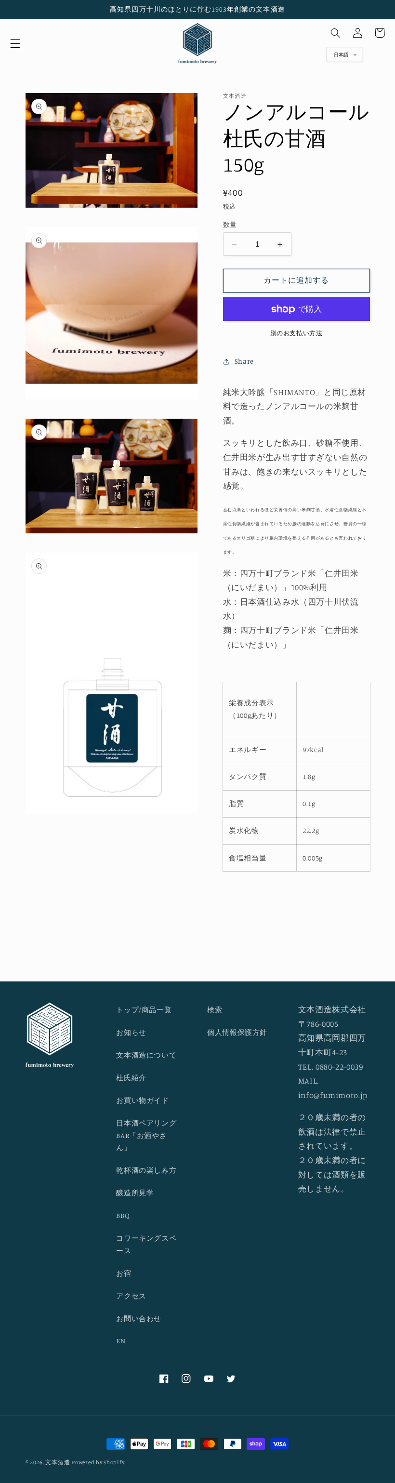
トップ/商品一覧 (143, 1010)
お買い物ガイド (142, 1100)
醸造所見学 (135, 1193)
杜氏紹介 (131, 1077)
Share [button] (244, 361)
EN (120, 1341)
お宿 (123, 1273)
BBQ (123, 1215)
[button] (15, 43)
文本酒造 (57, 1462)
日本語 (341, 54)
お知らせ (131, 1032)
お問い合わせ (138, 1318)
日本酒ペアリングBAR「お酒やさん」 (146, 1135)
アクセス (131, 1296)
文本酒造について (146, 1055)
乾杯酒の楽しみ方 (146, 1170)
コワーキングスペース (146, 1244)
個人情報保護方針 (237, 1032)
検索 (214, 1010)
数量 (230, 224)
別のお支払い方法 (296, 333)
